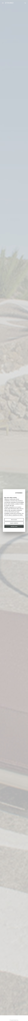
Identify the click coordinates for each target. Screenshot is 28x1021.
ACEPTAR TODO (14, 526)
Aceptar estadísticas (14, 523)
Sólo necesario (14, 519)
